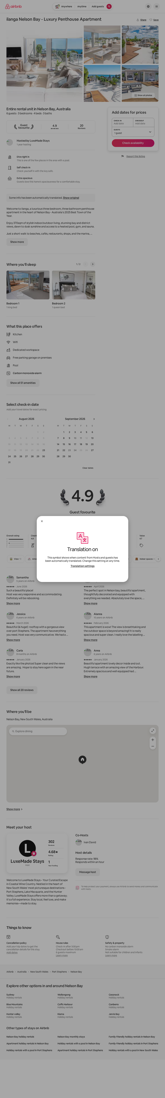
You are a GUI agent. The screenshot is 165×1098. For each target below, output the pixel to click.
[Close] (42, 521)
